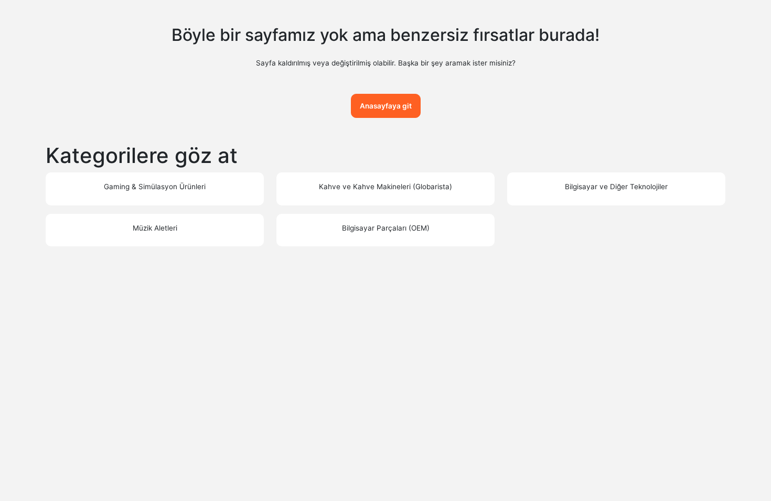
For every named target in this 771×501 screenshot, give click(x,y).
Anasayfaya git (386, 106)
